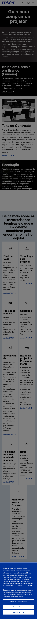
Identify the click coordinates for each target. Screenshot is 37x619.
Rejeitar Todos (18, 607)
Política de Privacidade (14, 584)
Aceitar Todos (18, 612)
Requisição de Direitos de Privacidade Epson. (17, 595)
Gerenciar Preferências (18, 602)
